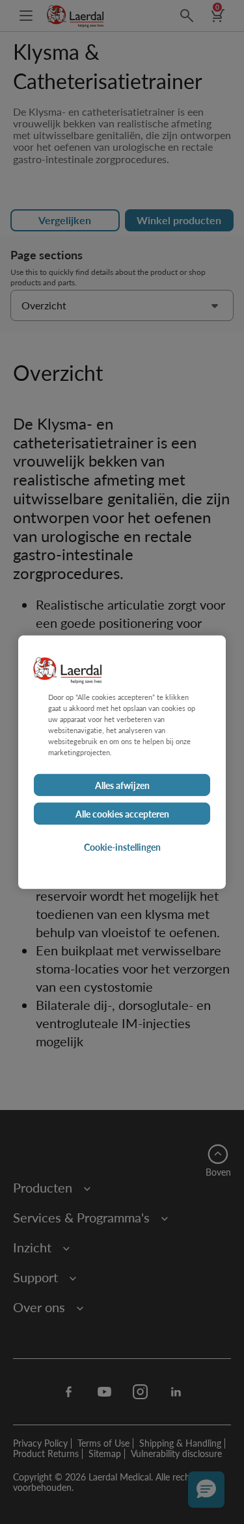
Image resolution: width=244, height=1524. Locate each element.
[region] (122, 761)
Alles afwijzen (122, 785)
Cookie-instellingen (122, 846)
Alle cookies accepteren (122, 813)
